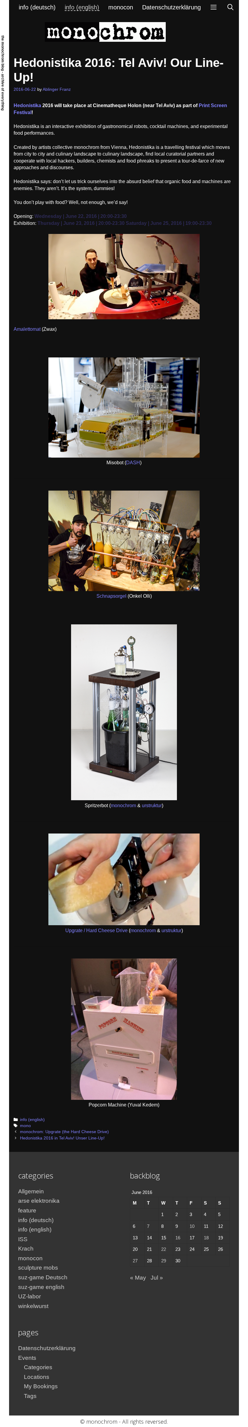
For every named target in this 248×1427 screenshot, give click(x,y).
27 (135, 1260)
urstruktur (152, 805)
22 (163, 1249)
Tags (30, 1396)
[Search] (230, 7)
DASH (133, 462)
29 (163, 1260)
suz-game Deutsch (42, 1277)
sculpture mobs (38, 1267)
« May (138, 1277)
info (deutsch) (37, 7)
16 (177, 1237)
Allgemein (31, 1191)
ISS (23, 1239)
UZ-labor (29, 1296)
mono (25, 1125)
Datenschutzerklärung (171, 7)
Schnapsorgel (111, 596)
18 (206, 1237)
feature (27, 1210)
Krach (26, 1248)
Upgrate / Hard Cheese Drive (97, 930)
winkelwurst (33, 1306)
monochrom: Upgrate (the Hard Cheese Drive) (64, 1131)
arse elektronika (39, 1201)
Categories (38, 1367)
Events (27, 1358)
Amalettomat (27, 329)
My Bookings (41, 1386)
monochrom (123, 805)
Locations (36, 1377)
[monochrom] (105, 31)
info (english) (82, 7)
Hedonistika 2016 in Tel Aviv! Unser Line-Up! (62, 1138)
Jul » (157, 1277)
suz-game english (41, 1287)
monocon (120, 7)
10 (192, 1226)
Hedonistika (27, 105)
